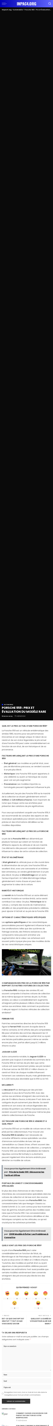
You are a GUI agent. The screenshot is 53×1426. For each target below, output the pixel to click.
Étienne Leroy (7, 716)
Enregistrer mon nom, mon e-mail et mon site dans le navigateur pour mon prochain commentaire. (25, 1393)
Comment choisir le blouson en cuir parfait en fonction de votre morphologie (31, 1415)
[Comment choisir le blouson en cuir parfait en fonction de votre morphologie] (8, 1416)
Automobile (8, 704)
